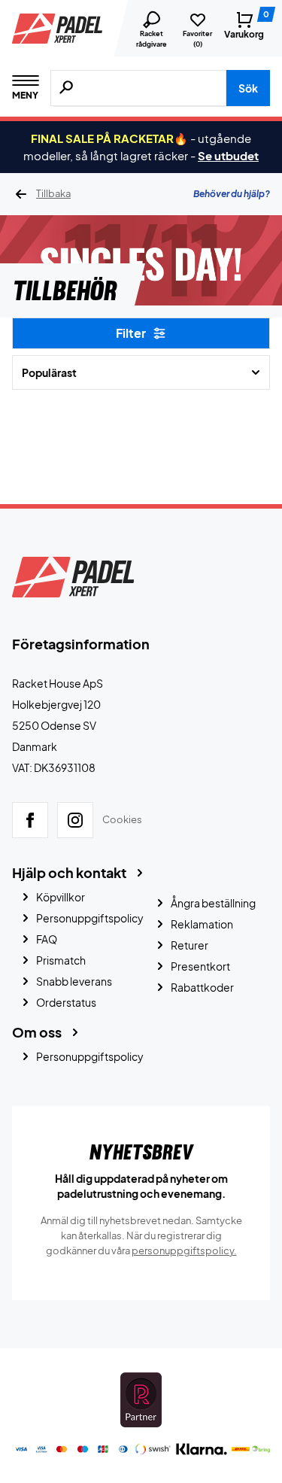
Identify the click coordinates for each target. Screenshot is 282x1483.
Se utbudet (228, 155)
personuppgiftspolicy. (184, 1250)
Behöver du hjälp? (231, 193)
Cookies (122, 819)
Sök (248, 88)
